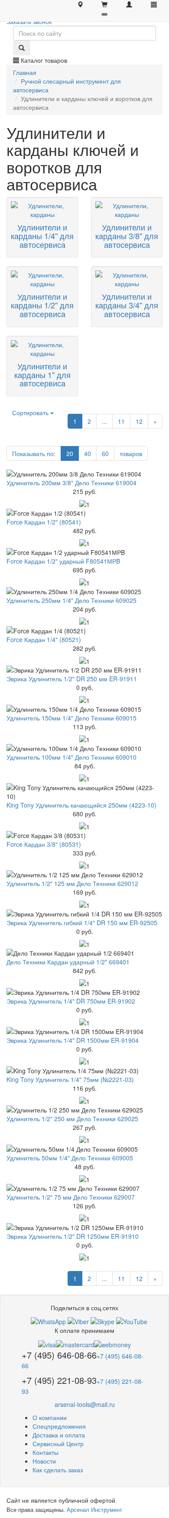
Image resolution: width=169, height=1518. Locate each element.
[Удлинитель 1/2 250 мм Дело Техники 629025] (84, 1110)
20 (69, 453)
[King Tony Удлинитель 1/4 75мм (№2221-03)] (84, 1070)
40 (87, 453)
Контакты (45, 1452)
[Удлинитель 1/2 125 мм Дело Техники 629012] (84, 874)
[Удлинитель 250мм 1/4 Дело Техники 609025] (84, 591)
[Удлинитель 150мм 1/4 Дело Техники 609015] (84, 709)
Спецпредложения (59, 1426)
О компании (49, 1417)
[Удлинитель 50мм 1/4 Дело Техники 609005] (84, 1149)
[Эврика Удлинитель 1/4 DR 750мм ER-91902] (84, 992)
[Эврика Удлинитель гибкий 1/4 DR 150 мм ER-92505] (84, 913)
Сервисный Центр (58, 1443)
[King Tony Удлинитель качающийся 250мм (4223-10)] (84, 792)
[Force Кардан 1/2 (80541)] (84, 513)
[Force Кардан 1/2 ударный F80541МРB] (84, 552)
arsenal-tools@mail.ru (85, 1404)
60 (105, 453)
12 (139, 421)
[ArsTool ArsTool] (102, 1320)
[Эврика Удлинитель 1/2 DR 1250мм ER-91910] (84, 1227)
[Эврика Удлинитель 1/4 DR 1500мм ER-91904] (84, 1031)
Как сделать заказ (57, 1469)
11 (121, 421)
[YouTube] (131, 1320)
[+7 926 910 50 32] (48, 1320)
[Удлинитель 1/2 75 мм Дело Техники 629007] (84, 1188)
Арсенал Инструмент (94, 1509)
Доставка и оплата (58, 1434)
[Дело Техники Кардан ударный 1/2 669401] (84, 953)
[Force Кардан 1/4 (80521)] (84, 630)
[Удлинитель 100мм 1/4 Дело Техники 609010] (84, 748)
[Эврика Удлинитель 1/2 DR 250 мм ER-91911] (84, 670)
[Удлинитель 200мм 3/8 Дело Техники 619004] (84, 474)
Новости (44, 1461)
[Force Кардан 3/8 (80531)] (84, 835)
